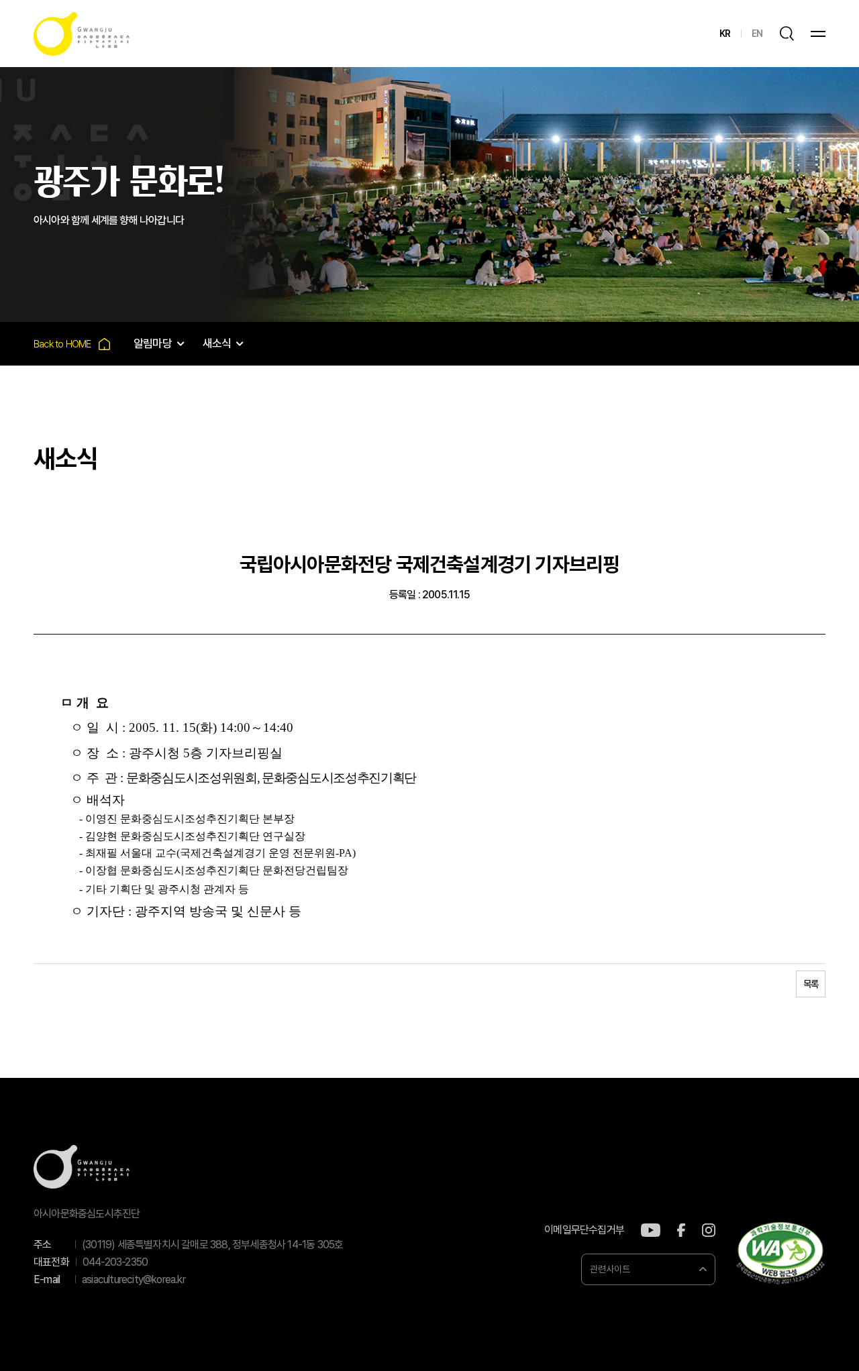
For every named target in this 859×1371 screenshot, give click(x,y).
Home (72, 344)
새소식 (217, 343)
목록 (810, 984)
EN (757, 33)
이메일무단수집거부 (584, 1230)
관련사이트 (610, 1269)
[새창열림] (650, 1230)
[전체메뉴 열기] (818, 34)
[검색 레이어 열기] (786, 33)
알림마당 (153, 343)
